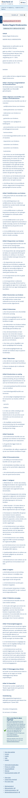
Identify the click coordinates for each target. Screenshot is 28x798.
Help (6, 758)
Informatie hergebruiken (11, 765)
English (7, 756)
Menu (24, 2)
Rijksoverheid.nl (9, 788)
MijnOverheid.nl (9, 786)
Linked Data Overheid (11, 779)
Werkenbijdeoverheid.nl (11, 792)
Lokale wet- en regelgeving (7, 7)
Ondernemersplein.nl (11, 790)
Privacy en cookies (10, 767)
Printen (21, 15)
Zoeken (7, 760)
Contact (7, 754)
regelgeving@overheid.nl (13, 741)
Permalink (14, 15)
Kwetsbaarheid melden (11, 773)
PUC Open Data (9, 781)
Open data (8, 777)
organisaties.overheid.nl (13, 736)
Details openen (1, 19)
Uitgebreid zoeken (19, 7)
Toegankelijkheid (9, 769)
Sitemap (7, 771)
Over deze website (10, 752)
